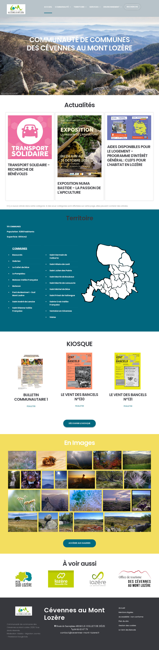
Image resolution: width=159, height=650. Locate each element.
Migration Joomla (32, 633)
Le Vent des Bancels (127, 630)
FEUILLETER (31, 406)
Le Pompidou (18, 273)
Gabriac (16, 261)
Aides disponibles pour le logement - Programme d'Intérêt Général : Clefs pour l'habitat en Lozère (128, 155)
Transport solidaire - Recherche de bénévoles (29, 169)
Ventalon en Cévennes (61, 311)
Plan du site (124, 621)
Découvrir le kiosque (79, 423)
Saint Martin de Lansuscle (62, 283)
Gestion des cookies (127, 625)
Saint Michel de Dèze (60, 289)
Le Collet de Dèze (20, 267)
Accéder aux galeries (79, 543)
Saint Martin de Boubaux (62, 276)
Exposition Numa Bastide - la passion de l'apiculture (79, 188)
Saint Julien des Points (61, 270)
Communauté (62, 7)
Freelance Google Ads (18, 636)
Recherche (132, 6)
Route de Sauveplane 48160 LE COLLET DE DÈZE (80, 626)
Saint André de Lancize (23, 301)
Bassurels (17, 255)
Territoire (79, 7)
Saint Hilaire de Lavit (60, 264)
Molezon (16, 286)
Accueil (48, 7)
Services (94, 7)
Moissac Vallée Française (25, 280)
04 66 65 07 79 (81, 629)
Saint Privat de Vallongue (62, 295)
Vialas (53, 317)
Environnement (111, 7)
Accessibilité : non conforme (131, 617)
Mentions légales (126, 612)
